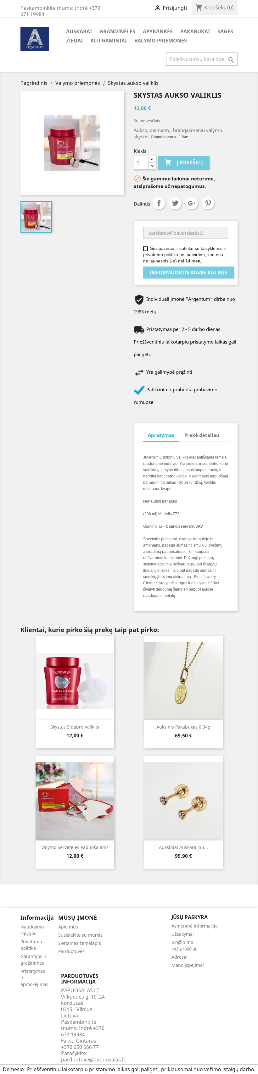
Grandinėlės (117, 31)
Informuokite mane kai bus (188, 272)
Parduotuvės (71, 951)
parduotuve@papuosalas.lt (93, 1059)
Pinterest (208, 203)
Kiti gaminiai (108, 40)
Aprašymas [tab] (161, 435)
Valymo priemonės (160, 40)
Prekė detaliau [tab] (201, 435)
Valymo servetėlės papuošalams (75, 847)
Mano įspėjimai (187, 965)
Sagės (225, 31)
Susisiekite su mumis (80, 935)
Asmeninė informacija (194, 926)
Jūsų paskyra (189, 917)
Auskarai (79, 31)
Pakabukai (195, 31)
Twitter (175, 203)
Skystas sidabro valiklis (74, 727)
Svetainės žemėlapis (79, 943)
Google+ (191, 203)
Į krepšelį (184, 162)
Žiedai (74, 40)
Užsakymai (182, 934)
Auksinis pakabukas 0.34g (183, 727)
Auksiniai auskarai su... (183, 847)
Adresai (179, 957)
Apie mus (68, 927)
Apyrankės (158, 31)
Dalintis (159, 203)
